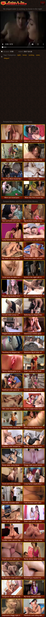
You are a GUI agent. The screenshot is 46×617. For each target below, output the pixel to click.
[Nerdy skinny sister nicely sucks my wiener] (33, 550)
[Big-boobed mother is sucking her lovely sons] (33, 211)
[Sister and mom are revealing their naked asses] (33, 512)
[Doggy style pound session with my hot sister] (33, 456)
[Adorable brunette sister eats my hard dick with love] (12, 493)
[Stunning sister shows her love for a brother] (12, 418)
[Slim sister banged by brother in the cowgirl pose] (12, 399)
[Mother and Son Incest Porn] (13, 3)
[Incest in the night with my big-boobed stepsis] (33, 268)
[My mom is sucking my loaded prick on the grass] (33, 287)
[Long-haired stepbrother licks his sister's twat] (33, 474)
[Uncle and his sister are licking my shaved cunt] (33, 381)
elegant (6, 58)
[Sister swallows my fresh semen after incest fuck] (33, 362)
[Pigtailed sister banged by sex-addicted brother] (12, 437)
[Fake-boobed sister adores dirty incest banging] (33, 493)
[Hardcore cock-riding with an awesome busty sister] (33, 606)
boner (25, 55)
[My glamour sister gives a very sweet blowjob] (12, 568)
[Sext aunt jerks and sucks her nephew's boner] (12, 211)
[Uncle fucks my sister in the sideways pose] (12, 268)
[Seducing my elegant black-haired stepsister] (33, 305)
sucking (31, 55)
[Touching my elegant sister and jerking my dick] (12, 343)
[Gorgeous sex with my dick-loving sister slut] (12, 587)
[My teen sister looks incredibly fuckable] (33, 399)
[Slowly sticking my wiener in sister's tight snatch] (33, 437)
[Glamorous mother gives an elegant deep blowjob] (33, 324)
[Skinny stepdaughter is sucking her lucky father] (12, 362)
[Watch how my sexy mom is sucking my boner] (33, 418)
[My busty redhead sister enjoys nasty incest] (33, 587)
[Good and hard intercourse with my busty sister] (12, 474)
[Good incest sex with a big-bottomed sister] (33, 230)
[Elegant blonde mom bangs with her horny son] (12, 324)
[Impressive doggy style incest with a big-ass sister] (12, 606)
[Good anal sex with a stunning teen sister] (12, 550)
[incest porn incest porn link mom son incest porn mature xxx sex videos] (42, 3)
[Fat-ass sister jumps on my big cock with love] (12, 305)
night (19, 55)
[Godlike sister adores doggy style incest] (12, 531)
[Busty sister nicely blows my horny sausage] (12, 456)
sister (38, 55)
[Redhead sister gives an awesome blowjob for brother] (12, 381)
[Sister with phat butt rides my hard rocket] (12, 512)
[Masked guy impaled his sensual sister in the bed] (33, 568)
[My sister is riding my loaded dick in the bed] (12, 249)
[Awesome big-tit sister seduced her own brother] (33, 343)
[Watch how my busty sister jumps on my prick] (33, 531)
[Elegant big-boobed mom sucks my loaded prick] (12, 287)
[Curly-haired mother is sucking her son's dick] (12, 230)
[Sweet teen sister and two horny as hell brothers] (33, 249)
